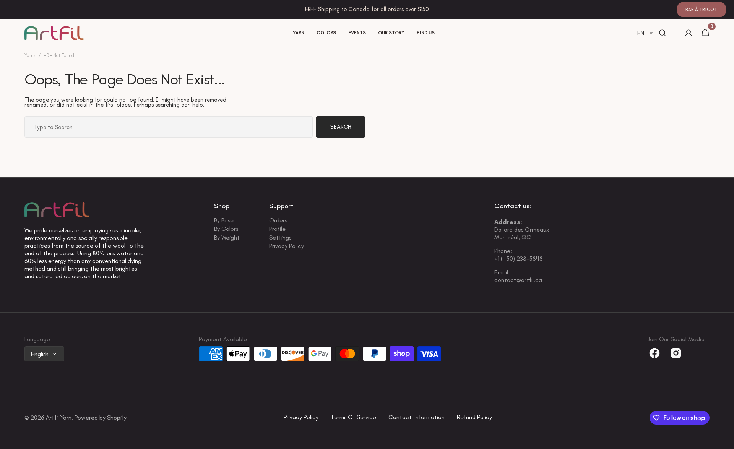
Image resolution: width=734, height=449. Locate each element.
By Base (224, 221)
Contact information (416, 417)
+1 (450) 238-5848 (518, 258)
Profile (277, 228)
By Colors (226, 228)
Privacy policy (301, 417)
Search (340, 126)
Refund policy (474, 417)
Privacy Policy (286, 246)
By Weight (227, 237)
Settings (280, 237)
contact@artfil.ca (518, 280)
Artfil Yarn (58, 417)
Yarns (29, 55)
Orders (278, 221)
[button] (662, 33)
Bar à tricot (701, 9)
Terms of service (353, 417)
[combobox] (168, 127)
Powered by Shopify (101, 417)
